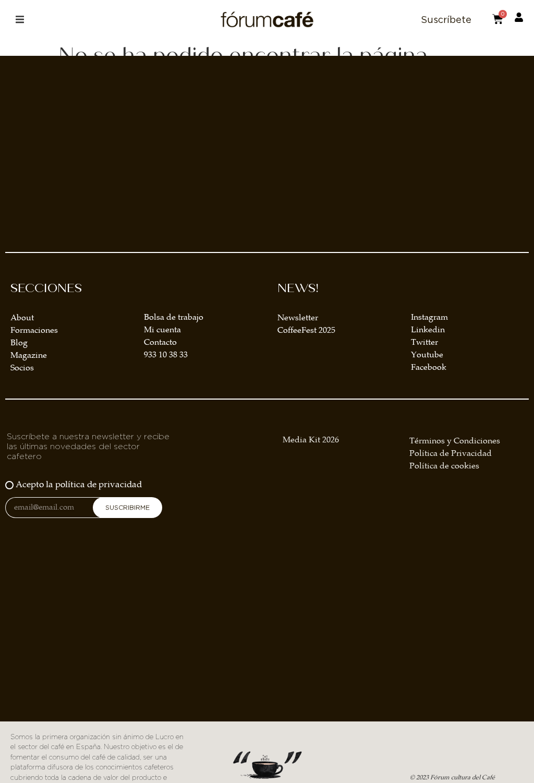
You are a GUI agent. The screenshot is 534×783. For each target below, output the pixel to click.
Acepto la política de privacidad (79, 484)
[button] (19, 19)
